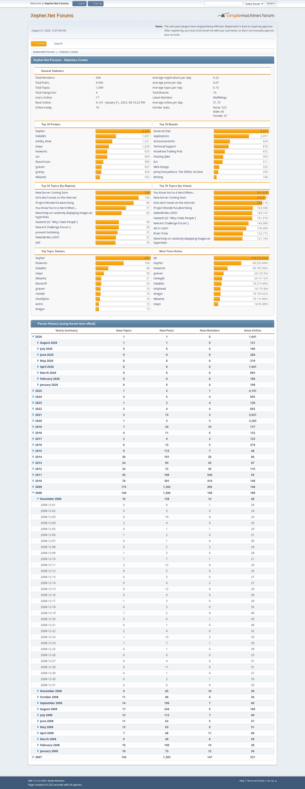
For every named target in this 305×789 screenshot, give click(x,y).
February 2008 (50, 745)
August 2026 (48, 343)
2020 (38, 421)
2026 (38, 337)
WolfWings (220, 97)
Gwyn (39, 146)
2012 (38, 469)
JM (155, 258)
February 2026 (50, 379)
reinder (40, 294)
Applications (161, 136)
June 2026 (47, 355)
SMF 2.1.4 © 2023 (37, 780)
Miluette (40, 177)
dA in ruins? (161, 228)
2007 (38, 757)
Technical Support (165, 146)
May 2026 (46, 361)
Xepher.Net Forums (51, 15)
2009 (38, 487)
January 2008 (49, 751)
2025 (38, 391)
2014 (38, 457)
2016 (38, 445)
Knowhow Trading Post (168, 151)
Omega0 (159, 278)
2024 (38, 397)
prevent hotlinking (47, 232)
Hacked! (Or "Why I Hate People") (56, 222)
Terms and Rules (256, 780)
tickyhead (160, 289)
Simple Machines (56, 780)
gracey (39, 172)
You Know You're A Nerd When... (56, 208)
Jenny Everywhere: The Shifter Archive (178, 172)
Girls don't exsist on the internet (56, 197)
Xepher (40, 131)
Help (241, 780)
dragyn (40, 309)
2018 (38, 433)
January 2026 (49, 385)
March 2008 (48, 739)
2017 (38, 439)
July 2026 (46, 349)
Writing (158, 177)
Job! (37, 242)
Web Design (161, 167)
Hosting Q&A (162, 156)
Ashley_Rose (43, 141)
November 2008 (51, 691)
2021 (38, 415)
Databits (40, 136)
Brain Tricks (161, 233)
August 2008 (48, 709)
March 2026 (48, 373)
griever (40, 167)
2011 (38, 475)
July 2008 (46, 715)
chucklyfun (42, 299)
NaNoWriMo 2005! (47, 237)
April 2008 (47, 733)
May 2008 (46, 727)
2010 (38, 481)
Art (156, 162)
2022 (38, 409)
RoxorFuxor (43, 162)
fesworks (41, 151)
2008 (38, 493)
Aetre (39, 304)
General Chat (162, 131)
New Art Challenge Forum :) (53, 227)
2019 (38, 427)
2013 (38, 463)
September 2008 (51, 703)
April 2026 (47, 367)
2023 (38, 403)
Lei (37, 156)
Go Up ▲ (272, 780)
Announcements (164, 141)
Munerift (41, 283)
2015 (38, 451)
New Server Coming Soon (51, 192)
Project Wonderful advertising (54, 203)
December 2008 (50, 499)
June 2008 (47, 721)
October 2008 (49, 697)
